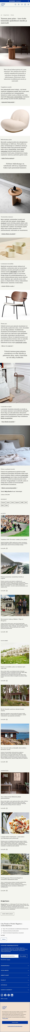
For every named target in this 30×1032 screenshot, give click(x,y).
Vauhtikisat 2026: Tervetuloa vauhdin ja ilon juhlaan (14, 539)
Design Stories (6, 15)
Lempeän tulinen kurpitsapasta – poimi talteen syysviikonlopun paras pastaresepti (12, 837)
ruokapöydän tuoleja (21, 342)
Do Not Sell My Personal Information (15, 1026)
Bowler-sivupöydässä (6, 418)
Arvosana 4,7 (18, 1)
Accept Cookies (15, 1022)
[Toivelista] (22, 4)
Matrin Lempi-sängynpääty (9, 488)
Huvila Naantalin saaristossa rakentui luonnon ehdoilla (12, 709)
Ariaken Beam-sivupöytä (8, 234)
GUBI (22, 502)
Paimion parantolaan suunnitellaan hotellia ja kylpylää (12, 577)
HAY (26, 502)
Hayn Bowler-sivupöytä (8, 421)
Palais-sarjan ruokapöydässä (14, 97)
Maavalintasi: (4, 959)
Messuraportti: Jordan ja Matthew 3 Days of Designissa (12, 619)
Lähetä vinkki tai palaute (7, 913)
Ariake (8, 502)
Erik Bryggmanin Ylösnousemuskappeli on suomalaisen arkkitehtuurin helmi (12, 878)
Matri (2, 505)
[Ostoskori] (25, 4)
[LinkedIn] (12, 995)
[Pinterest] (9, 995)
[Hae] (15, 4)
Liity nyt (3, 939)
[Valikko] (28, 4)
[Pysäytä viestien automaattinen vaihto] (28, 1)
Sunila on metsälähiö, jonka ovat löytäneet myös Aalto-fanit (13, 667)
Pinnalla (12, 15)
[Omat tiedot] (18, 4)
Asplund (17, 502)
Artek (12, 502)
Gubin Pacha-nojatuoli (8, 158)
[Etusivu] (1, 15)
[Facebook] (5, 995)
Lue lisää (3, 935)
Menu (7, 505)
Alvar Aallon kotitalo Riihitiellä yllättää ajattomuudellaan (11, 797)
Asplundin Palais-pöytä (8, 102)
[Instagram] (2, 995)
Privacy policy (5, 1018)
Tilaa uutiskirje (23, 956)
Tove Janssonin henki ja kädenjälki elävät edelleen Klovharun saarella (13, 748)
